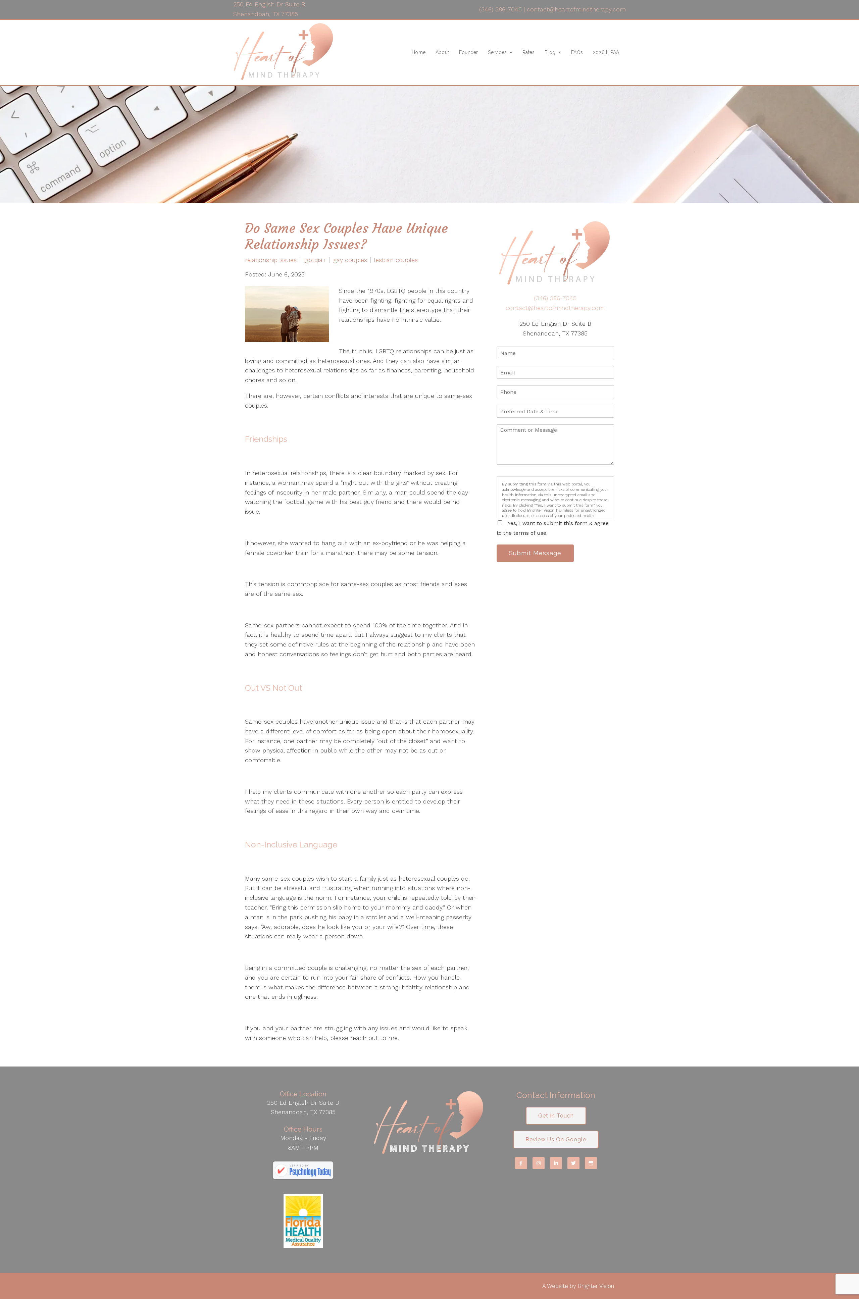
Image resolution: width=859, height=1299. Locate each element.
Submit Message (535, 553)
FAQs (577, 52)
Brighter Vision (596, 1286)
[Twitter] (573, 1163)
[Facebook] (521, 1163)
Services (497, 52)
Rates (528, 52)
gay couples (350, 260)
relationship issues (271, 260)
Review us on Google (555, 1139)
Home (418, 52)
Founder (468, 52)
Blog (550, 52)
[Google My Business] (591, 1163)
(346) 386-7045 (500, 9)
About (442, 52)
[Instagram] (539, 1163)
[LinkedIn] (556, 1163)
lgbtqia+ (315, 260)
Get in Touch (556, 1115)
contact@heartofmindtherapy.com (576, 9)
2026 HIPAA (606, 52)
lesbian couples (396, 260)
